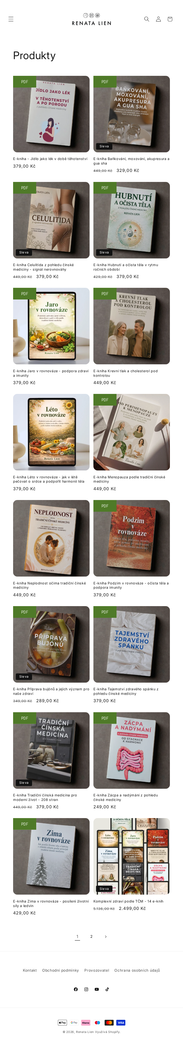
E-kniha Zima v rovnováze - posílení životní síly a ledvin (51, 903)
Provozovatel (96, 970)
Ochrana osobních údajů (137, 970)
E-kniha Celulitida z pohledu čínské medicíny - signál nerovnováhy (43, 267)
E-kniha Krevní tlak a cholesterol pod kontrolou (125, 373)
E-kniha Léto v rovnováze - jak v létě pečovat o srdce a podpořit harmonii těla (48, 479)
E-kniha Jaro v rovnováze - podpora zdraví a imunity (51, 373)
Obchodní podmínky (60, 970)
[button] (11, 19)
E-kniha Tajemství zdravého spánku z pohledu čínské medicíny (126, 691)
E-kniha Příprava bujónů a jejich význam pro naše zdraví (51, 691)
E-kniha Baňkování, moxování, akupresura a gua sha (131, 161)
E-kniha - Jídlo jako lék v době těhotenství (50, 159)
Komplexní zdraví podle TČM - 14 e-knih (128, 901)
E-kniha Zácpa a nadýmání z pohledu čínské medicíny (125, 797)
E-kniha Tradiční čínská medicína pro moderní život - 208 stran (45, 797)
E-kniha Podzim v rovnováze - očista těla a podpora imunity (131, 585)
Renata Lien (85, 1032)
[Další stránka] (105, 936)
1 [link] (77, 936)
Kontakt (30, 970)
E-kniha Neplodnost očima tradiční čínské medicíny (49, 585)
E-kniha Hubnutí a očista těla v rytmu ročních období (125, 267)
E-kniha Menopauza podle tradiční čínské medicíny (129, 479)
